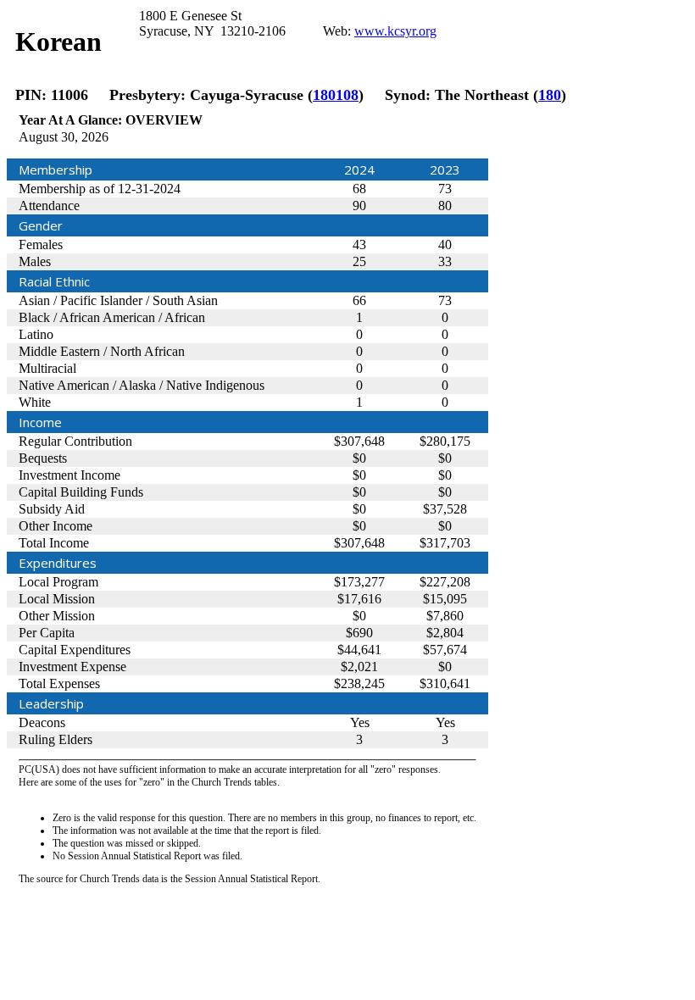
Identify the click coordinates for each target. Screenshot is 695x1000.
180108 (336, 94)
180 (549, 94)
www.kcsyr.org (395, 31)
